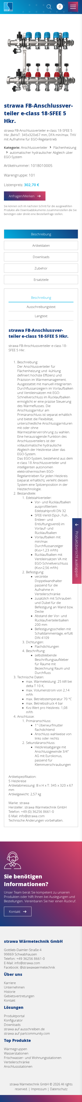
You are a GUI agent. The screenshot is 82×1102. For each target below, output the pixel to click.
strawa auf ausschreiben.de (24, 1029)
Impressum (39, 1089)
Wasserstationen (16, 1053)
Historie (9, 991)
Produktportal (14, 1016)
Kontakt (9, 1000)
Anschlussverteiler (34, 147)
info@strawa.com (27, 963)
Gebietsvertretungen (19, 996)
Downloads (12, 1024)
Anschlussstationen (18, 1066)
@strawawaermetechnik (37, 967)
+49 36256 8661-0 (30, 958)
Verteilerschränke (17, 1062)
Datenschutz (58, 1089)
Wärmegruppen (15, 1049)
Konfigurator (13, 1020)
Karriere (10, 983)
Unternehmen (14, 987)
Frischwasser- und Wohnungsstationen (32, 1057)
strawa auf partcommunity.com (27, 1033)
